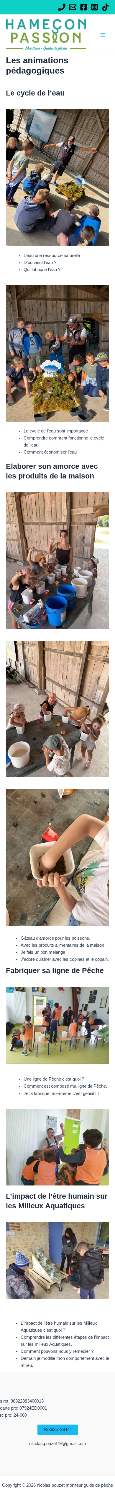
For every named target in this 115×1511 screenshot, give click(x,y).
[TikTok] (105, 7)
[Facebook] (83, 7)
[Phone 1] (61, 7)
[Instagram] (94, 7)
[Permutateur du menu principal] (103, 35)
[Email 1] (72, 7)
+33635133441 (57, 1429)
